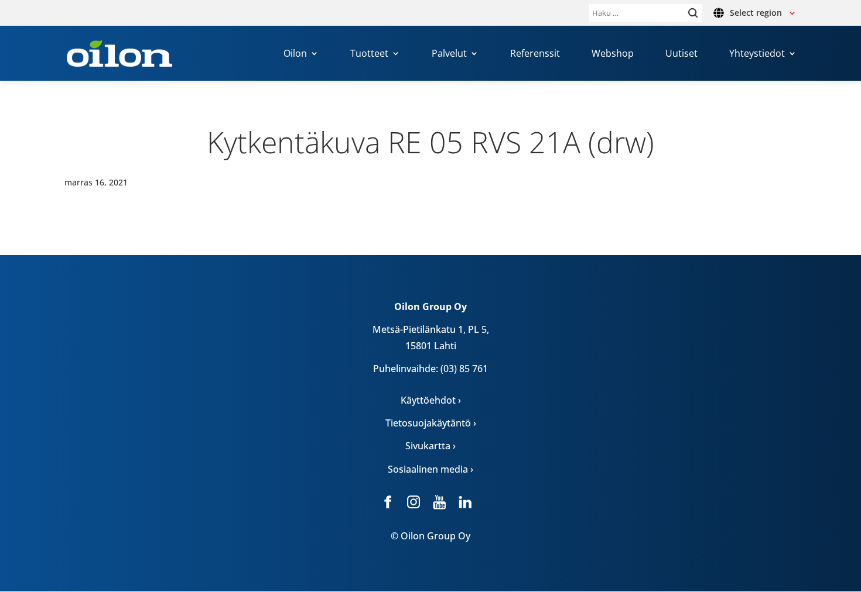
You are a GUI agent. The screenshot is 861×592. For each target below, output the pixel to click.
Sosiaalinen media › (430, 469)
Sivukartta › (430, 445)
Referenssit (535, 54)
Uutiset (681, 54)
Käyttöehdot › (431, 400)
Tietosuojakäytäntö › (430, 423)
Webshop (613, 54)
